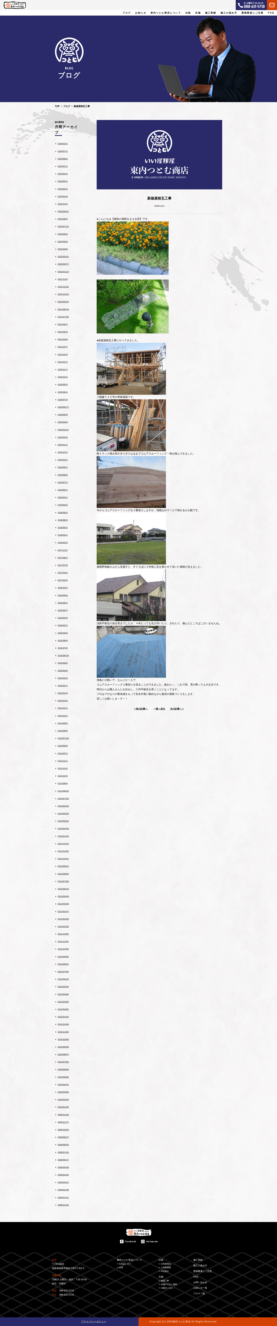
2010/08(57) (63, 1054)
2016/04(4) (63, 618)
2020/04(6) (63, 422)
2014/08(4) (63, 731)
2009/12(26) (63, 1115)
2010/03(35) (63, 1092)
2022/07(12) (63, 226)
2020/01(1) (63, 445)
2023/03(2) (63, 181)
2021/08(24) (63, 309)
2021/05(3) (63, 332)
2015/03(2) (63, 678)
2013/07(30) (63, 798)
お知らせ (140, 13)
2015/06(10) (63, 655)
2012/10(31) (63, 859)
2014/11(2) (63, 708)
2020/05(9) (63, 414)
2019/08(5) (63, 475)
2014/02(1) (63, 753)
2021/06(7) (63, 324)
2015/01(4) (63, 693)
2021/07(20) (63, 317)
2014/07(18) (63, 738)
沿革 (121, 1267)
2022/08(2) (63, 219)
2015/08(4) (63, 640)
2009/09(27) (63, 1137)
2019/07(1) (63, 482)
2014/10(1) (63, 716)
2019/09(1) (63, 467)
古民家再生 (166, 1264)
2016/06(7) (63, 610)
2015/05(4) (63, 663)
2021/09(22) (63, 302)
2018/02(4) (63, 542)
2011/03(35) (63, 1002)
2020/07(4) (63, 399)
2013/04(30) (63, 813)
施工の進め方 (229, 13)
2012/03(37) (63, 911)
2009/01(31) (63, 1197)
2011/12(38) (63, 934)
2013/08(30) (63, 791)
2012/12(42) (63, 844)
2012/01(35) (63, 926)
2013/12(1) (63, 761)
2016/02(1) (63, 625)
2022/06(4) (63, 234)
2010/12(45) (63, 1024)
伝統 (161, 1260)
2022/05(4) (63, 241)
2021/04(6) (63, 339)
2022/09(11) (63, 211)
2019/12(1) (63, 452)
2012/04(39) (63, 904)
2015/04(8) (63, 670)
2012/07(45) (63, 881)
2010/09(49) (63, 1047)
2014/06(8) (63, 746)
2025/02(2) (63, 143)
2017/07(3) (63, 565)
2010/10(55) (63, 1039)
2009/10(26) (63, 1130)
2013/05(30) (63, 806)
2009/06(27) (63, 1160)
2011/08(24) (63, 964)
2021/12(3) (63, 279)
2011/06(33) (63, 979)
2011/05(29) (63, 986)
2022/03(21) (63, 256)
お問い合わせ (200, 1282)
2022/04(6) (63, 249)
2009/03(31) (63, 1182)
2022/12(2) (63, 204)
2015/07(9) (63, 648)
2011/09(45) (63, 956)
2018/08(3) (63, 520)
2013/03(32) (63, 821)
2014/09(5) (63, 723)
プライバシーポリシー (93, 1321)
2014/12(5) (63, 700)
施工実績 (210, 13)
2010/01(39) (63, 1107)
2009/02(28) (63, 1190)
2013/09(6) (63, 783)
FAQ (271, 13)
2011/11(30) (63, 941)
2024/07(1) (63, 151)
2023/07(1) (63, 166)
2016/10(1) (63, 588)
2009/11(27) (63, 1122)
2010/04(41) (63, 1084)
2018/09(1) (63, 512)
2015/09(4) (63, 633)
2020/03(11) (63, 430)
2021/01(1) (63, 362)
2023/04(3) (63, 174)
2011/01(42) (63, 1017)
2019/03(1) (63, 497)
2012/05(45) (63, 896)
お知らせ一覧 (200, 1288)
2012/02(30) (63, 919)
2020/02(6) (63, 437)
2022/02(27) (63, 264)
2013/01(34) (63, 836)
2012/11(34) (63, 851)
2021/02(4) (63, 354)
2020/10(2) (63, 377)
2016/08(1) (63, 603)
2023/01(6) (63, 196)
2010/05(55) (63, 1077)
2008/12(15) (63, 1205)
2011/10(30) (63, 949)
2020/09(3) (63, 384)
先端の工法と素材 (169, 1284)
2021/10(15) (63, 294)
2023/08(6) (63, 159)
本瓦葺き (165, 1271)
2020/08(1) (63, 392)
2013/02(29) (63, 828)
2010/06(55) (63, 1069)
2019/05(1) (63, 490)
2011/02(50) (63, 1009)
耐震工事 (165, 1281)
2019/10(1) (63, 460)
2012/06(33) (63, 889)
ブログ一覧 (199, 1293)
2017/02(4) (63, 580)
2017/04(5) (63, 573)
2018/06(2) (63, 527)
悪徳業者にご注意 (253, 13)
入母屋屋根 (166, 1267)
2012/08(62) (63, 874)
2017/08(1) (63, 558)
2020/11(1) (63, 369)
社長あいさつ (125, 1264)
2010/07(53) (63, 1062)
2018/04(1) (63, 535)
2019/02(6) (63, 505)
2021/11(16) (63, 287)
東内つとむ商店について (129, 1260)
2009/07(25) (63, 1152)
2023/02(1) (63, 189)
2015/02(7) (63, 685)
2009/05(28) (63, 1167)
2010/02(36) (63, 1099)
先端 (161, 1277)
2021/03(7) (63, 347)
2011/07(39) (63, 971)
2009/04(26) (63, 1175)
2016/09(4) (63, 595)
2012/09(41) (63, 866)
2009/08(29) (63, 1145)
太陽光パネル (167, 1288)
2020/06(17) (63, 407)
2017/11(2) (63, 550)
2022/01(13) (63, 272)
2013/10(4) (63, 776)
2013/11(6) (63, 768)
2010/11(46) (63, 1032)
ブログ (126, 13)
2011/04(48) (63, 994)
